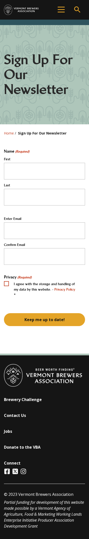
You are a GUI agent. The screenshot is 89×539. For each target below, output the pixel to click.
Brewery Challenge (23, 399)
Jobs (8, 431)
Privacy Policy (64, 289)
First (7, 159)
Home (9, 133)
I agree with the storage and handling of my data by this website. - (44, 289)
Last (7, 185)
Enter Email (12, 218)
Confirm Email (14, 244)
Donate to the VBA (22, 447)
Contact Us (15, 415)
